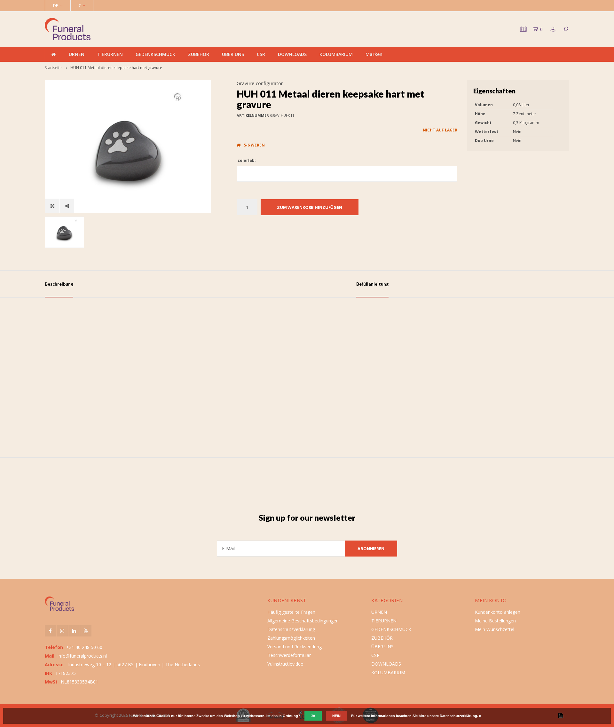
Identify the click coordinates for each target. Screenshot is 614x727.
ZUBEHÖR (198, 54)
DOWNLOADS (292, 54)
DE (55, 5)
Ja (313, 716)
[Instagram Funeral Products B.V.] (62, 630)
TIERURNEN (110, 54)
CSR (261, 54)
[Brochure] (522, 29)
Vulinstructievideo (285, 664)
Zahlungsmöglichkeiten (291, 638)
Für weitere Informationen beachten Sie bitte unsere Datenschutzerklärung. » (416, 716)
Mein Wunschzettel (494, 629)
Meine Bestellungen (495, 621)
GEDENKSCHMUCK (155, 54)
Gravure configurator (260, 83)
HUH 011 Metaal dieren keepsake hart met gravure (116, 67)
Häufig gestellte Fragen (291, 612)
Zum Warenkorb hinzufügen (309, 207)
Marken (374, 54)
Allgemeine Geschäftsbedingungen (303, 621)
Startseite (53, 67)
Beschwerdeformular (289, 655)
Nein (336, 716)
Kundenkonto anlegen (497, 612)
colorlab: (246, 160)
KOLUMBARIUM (336, 54)
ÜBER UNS (233, 54)
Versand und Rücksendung (294, 647)
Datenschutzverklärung (291, 629)
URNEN (76, 54)
